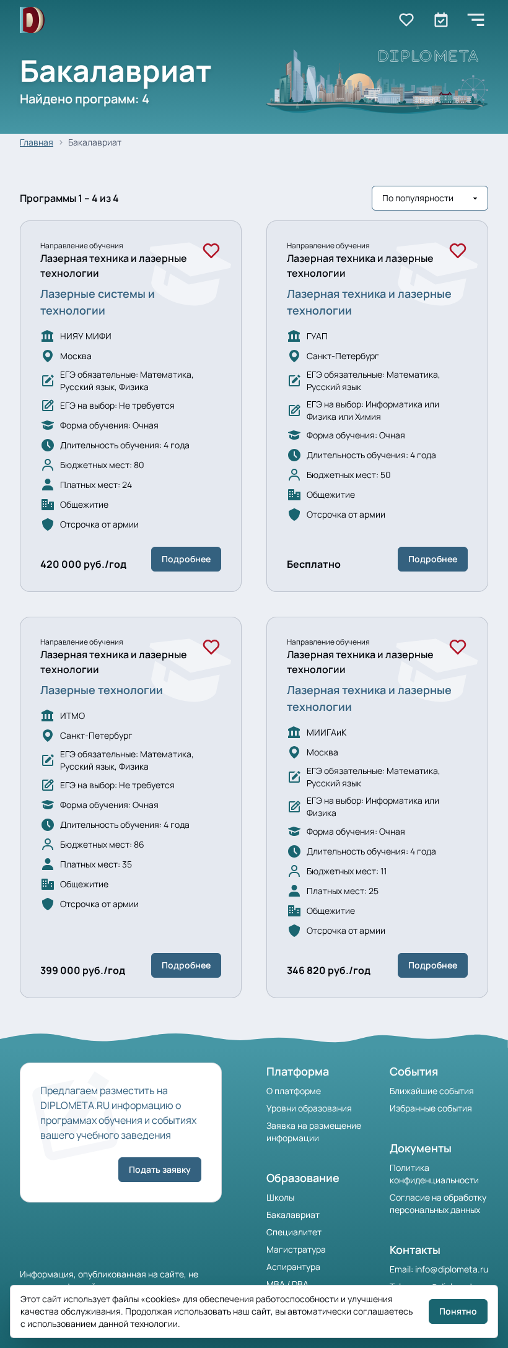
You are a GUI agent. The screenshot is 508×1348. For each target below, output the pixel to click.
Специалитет (294, 1232)
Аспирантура (293, 1266)
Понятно (458, 1311)
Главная (36, 142)
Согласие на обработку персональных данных (438, 1203)
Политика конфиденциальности (434, 1174)
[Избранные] (406, 19)
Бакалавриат (293, 1214)
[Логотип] (32, 20)
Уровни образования (309, 1108)
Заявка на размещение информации (313, 1132)
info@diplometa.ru (451, 1269)
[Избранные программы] (441, 19)
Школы (280, 1197)
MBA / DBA (287, 1284)
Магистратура (296, 1249)
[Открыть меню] (475, 19)
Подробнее (186, 559)
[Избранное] (211, 251)
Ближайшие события (432, 1091)
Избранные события (431, 1108)
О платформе (293, 1091)
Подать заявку (160, 1169)
